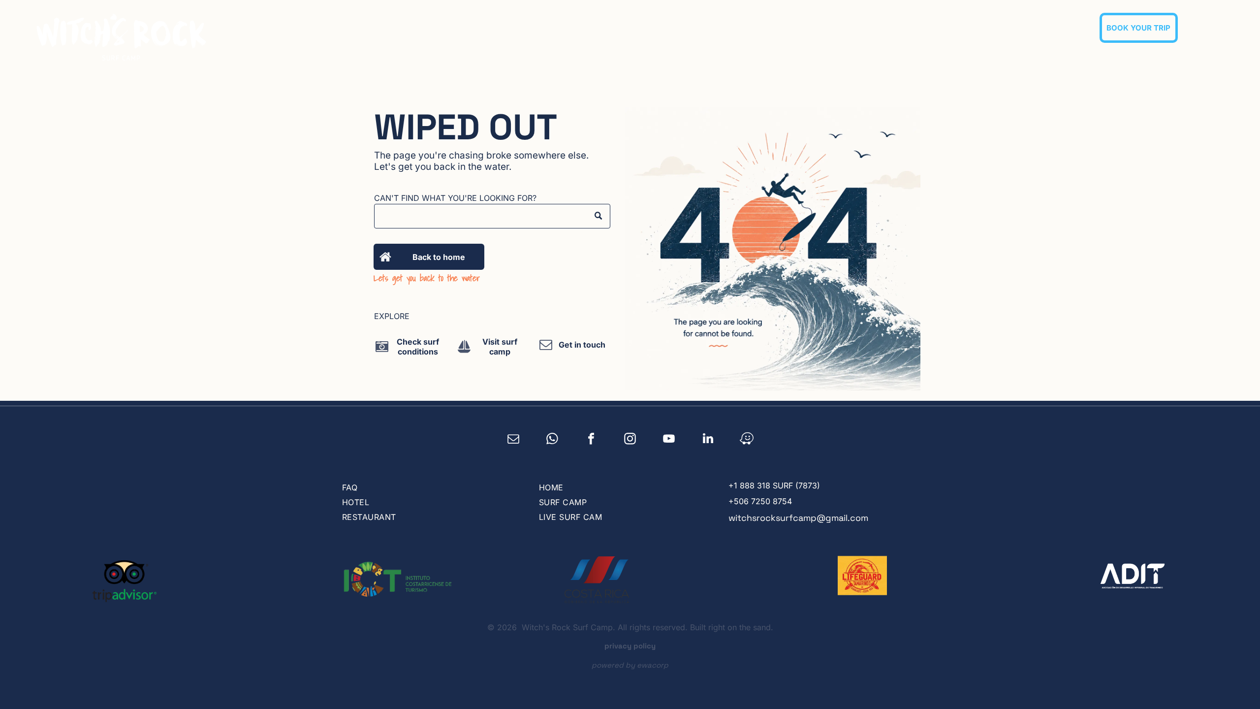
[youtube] (669, 439)
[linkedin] (708, 439)
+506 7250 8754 (760, 501)
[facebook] (591, 439)
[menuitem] (763, 27)
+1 (732, 485)
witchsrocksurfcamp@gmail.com (798, 517)
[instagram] (630, 439)
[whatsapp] (552, 439)
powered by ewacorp (630, 665)
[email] (513, 439)
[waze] (747, 439)
